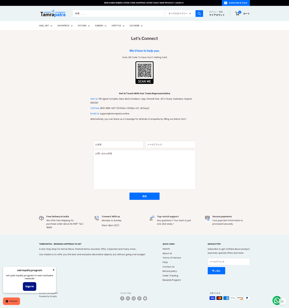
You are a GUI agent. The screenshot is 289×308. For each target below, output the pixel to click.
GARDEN (99, 25)
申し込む (216, 270)
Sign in (29, 286)
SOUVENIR (134, 25)
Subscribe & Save (238, 2)
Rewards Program (172, 280)
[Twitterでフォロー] (128, 298)
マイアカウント (217, 14)
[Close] (53, 270)
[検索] (199, 13)
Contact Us (168, 266)
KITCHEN (82, 25)
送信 (144, 196)
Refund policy (170, 271)
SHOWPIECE (63, 25)
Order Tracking (170, 275)
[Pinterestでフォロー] (139, 298)
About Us (167, 253)
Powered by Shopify (48, 296)
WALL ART (44, 25)
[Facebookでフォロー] (122, 298)
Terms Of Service (172, 257)
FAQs (165, 262)
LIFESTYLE (116, 25)
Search (166, 248)
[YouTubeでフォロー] (145, 298)
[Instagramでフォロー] (134, 298)
